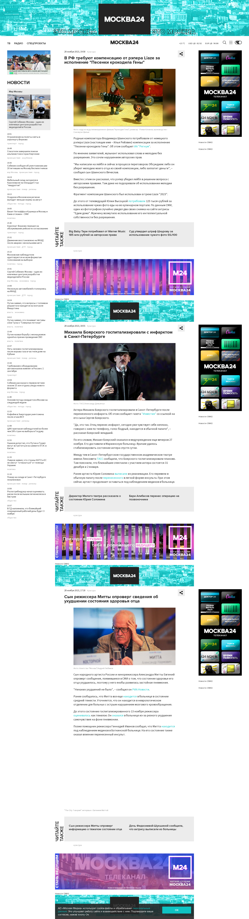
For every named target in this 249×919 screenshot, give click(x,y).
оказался (118, 715)
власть (10, 312)
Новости (18, 83)
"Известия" (149, 414)
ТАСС (100, 459)
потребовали (136, 201)
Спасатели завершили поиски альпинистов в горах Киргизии (23, 153)
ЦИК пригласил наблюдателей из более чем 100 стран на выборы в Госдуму (27, 430)
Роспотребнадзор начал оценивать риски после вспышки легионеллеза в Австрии (26, 494)
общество (11, 204)
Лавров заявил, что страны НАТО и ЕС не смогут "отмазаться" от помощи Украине (27, 463)
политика (11, 218)
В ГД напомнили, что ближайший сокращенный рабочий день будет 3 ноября (25, 511)
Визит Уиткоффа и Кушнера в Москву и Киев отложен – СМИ (27, 213)
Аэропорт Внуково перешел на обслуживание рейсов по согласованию (27, 227)
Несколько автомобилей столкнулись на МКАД (26, 290)
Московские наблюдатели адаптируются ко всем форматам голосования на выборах (24, 257)
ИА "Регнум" (142, 146)
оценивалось (82, 715)
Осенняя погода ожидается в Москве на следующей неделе (27, 401)
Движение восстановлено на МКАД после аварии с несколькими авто (25, 242)
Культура (91, 51)
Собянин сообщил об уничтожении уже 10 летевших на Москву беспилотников (27, 167)
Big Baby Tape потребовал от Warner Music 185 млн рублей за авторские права (97, 233)
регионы (32, 189)
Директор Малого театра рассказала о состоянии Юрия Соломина (95, 497)
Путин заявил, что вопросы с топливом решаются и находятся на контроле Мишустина (27, 306)
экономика (24, 281)
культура (77, 251)
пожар (24, 189)
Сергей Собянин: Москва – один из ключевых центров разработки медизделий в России (26, 124)
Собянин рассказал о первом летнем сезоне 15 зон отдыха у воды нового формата (26, 385)
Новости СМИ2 (62, 299)
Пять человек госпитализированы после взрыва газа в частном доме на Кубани (26, 351)
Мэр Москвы (15, 91)
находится (130, 696)
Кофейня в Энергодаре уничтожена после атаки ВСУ (25, 416)
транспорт (12, 144)
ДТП (24, 247)
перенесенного (113, 478)
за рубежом (27, 158)
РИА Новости (140, 690)
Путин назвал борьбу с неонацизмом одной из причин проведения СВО (26, 336)
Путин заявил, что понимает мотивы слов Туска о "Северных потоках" (26, 321)
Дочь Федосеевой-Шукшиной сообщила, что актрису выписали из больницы (156, 827)
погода (21, 204)
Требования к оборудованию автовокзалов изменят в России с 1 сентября (25, 368)
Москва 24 (124, 42)
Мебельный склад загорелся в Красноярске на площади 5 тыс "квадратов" (23, 183)
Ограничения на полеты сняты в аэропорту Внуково (23, 138)
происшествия (13, 158)
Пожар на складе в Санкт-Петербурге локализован (26, 478)
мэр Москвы (12, 172)
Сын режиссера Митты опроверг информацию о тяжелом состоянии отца (95, 827)
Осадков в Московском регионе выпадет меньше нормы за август (24, 198)
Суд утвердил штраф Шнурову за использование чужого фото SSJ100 (153, 233)
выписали (121, 474)
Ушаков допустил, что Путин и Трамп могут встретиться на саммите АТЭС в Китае (27, 446)
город (21, 144)
